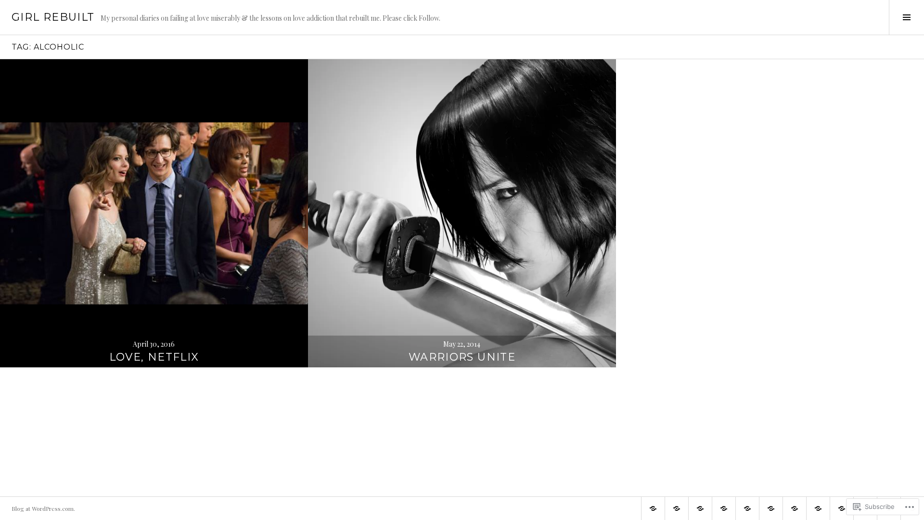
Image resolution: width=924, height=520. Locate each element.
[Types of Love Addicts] (794, 508)
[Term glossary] (747, 508)
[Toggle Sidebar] (906, 17)
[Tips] (818, 508)
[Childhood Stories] (700, 508)
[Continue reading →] (154, 213)
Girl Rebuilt (53, 17)
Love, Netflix (154, 357)
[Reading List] (771, 508)
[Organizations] (723, 508)
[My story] (841, 508)
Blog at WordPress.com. (43, 508)
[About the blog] (653, 508)
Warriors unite (462, 357)
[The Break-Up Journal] (676, 508)
